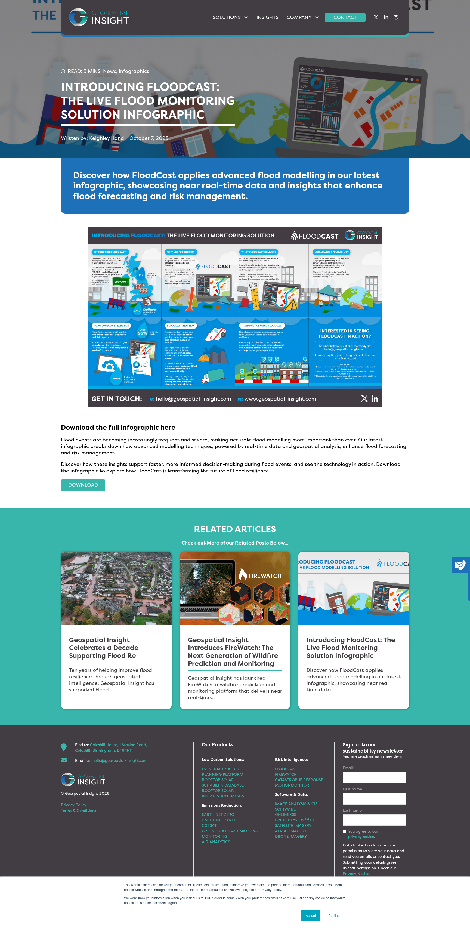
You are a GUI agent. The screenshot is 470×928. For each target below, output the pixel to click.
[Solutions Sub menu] (245, 17)
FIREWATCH (286, 774)
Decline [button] (334, 915)
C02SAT (209, 825)
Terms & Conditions (78, 810)
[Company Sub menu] (316, 17)
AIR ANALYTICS (216, 841)
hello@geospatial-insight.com (119, 760)
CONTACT (345, 17)
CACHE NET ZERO (218, 819)
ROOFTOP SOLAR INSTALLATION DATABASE (225, 793)
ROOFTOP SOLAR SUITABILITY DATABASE (223, 782)
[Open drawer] (460, 565)
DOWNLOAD (83, 484)
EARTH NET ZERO (218, 814)
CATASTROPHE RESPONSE (299, 779)
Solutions (227, 17)
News (109, 71)
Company (299, 17)
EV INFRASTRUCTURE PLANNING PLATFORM (222, 771)
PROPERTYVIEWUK (295, 819)
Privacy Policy (73, 804)
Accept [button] (311, 915)
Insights (267, 17)
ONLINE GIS (285, 814)
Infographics (134, 71)
